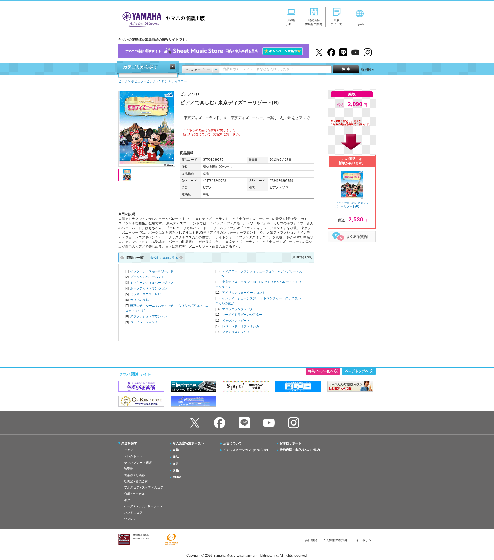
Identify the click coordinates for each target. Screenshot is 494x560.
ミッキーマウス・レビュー (148, 294)
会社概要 (311, 540)
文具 (176, 463)
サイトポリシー (363, 540)
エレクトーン (133, 456)
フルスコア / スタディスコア (143, 487)
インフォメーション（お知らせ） (246, 450)
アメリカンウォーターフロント (243, 292)
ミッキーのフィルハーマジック (151, 282)
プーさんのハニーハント (147, 277)
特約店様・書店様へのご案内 (300, 450)
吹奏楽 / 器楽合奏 (136, 481)
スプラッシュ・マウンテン (148, 316)
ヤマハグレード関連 (138, 462)
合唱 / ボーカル (134, 494)
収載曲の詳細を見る (164, 258)
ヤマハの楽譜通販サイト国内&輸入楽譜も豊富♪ (213, 51)
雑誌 (176, 457)
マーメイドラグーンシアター (242, 315)
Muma (177, 477)
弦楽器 (128, 469)
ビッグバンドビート (236, 320)
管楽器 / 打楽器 (134, 475)
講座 (176, 470)
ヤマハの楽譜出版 (162, 18)
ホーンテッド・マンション (148, 288)
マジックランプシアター (239, 309)
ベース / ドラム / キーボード (143, 506)
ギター (128, 500)
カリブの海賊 (139, 300)
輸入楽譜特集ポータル (188, 443)
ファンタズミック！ (236, 332)
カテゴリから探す (140, 67)
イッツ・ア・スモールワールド (151, 271)
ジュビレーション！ (144, 322)
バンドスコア (133, 512)
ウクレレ (130, 519)
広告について (232, 443)
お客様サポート (290, 443)
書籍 (176, 450)
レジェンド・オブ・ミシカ (240, 326)
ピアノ (128, 450)
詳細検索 (368, 69)
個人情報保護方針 (335, 540)
